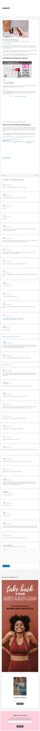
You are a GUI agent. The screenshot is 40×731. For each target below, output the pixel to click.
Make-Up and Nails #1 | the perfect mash (13, 336)
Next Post (37, 175)
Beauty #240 (8, 364)
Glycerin (20, 92)
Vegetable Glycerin (11, 82)
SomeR (4, 237)
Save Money (23, 41)
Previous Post (4, 175)
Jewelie (4, 502)
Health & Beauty (10, 41)
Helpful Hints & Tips (17, 41)
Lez (3, 184)
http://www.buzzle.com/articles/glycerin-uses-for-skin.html (12, 319)
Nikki (4, 354)
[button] (34, 8)
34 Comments (5, 41)
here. (26, 121)
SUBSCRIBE (20, 703)
